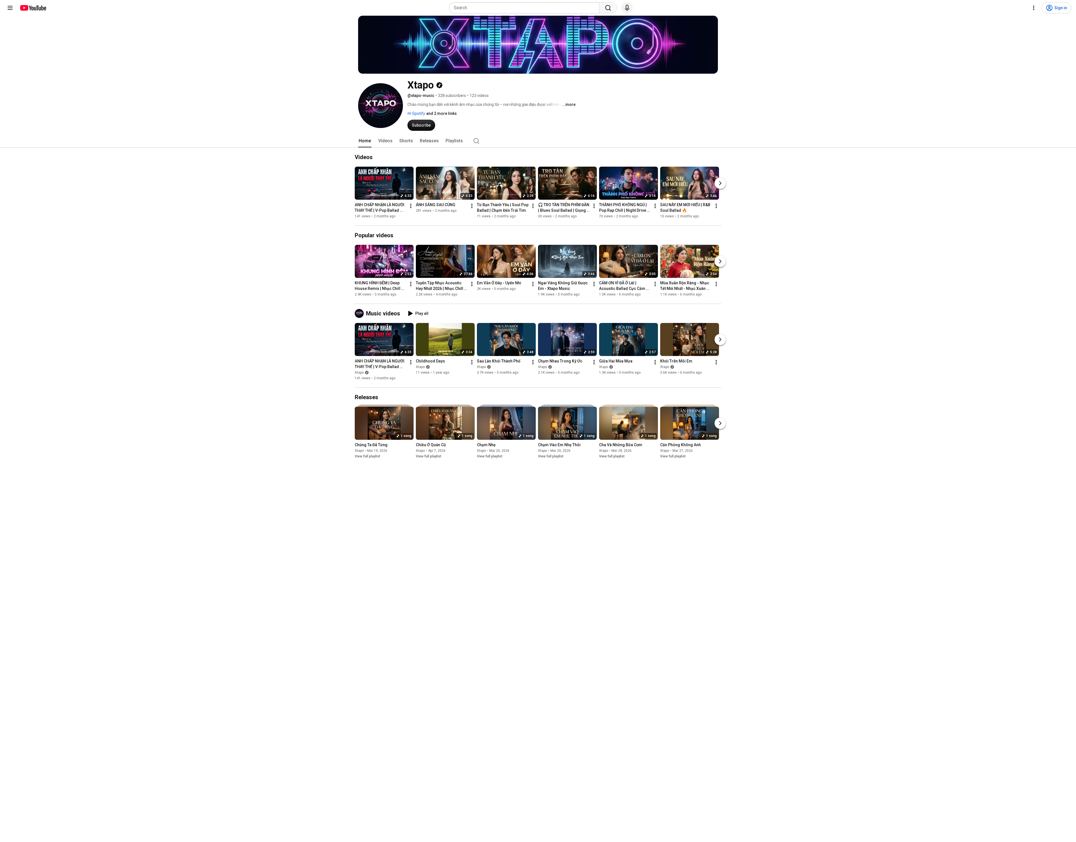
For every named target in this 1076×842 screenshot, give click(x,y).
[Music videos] (360, 313)
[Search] (608, 7)
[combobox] (526, 7)
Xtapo (359, 373)
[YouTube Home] (33, 8)
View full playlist (367, 456)
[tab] (365, 141)
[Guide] (10, 7)
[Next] (720, 183)
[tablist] (538, 141)
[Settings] (1033, 7)
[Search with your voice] (627, 7)
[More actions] (410, 205)
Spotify (418, 113)
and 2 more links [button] (441, 113)
